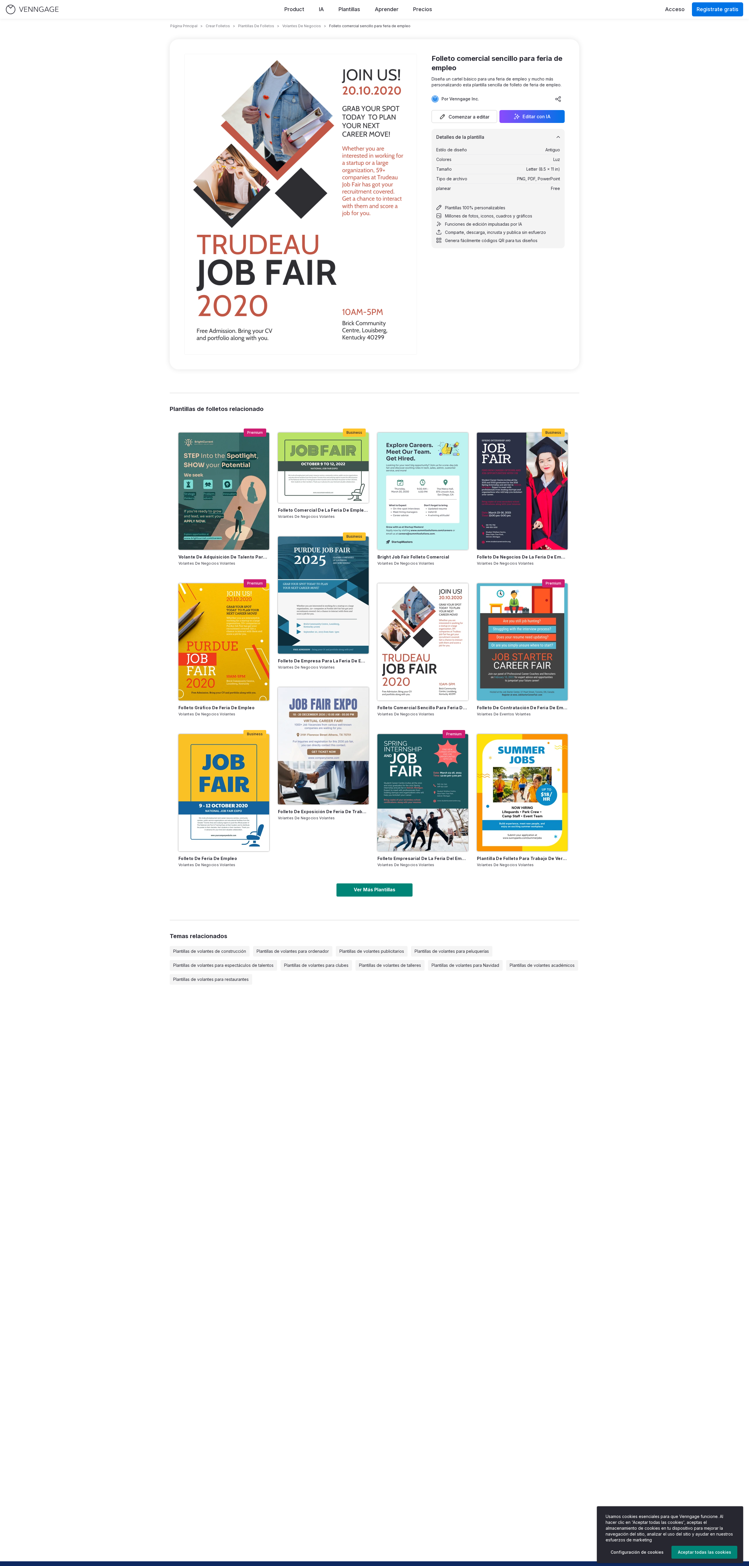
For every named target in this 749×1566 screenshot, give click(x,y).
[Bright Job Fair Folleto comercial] (422, 491)
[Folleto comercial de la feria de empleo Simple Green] (323, 468)
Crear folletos (218, 26)
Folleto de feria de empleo (207, 858)
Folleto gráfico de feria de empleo (216, 707)
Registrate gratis (717, 9)
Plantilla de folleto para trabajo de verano (522, 858)
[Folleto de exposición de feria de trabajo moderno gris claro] (323, 745)
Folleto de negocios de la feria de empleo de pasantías (522, 556)
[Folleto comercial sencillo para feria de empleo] (422, 641)
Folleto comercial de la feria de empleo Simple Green (323, 510)
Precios (422, 9)
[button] (464, 116)
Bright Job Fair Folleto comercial (413, 556)
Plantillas (349, 9)
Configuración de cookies (637, 1552)
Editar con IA (537, 116)
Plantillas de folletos (256, 26)
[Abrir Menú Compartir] (558, 98)
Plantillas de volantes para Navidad (465, 965)
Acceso (675, 9)
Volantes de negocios (301, 26)
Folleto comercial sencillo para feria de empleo (422, 707)
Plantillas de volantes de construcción (209, 951)
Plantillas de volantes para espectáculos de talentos (223, 965)
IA (321, 9)
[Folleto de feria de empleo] (223, 792)
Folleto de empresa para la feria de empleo (323, 660)
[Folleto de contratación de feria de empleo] (522, 641)
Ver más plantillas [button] (374, 889)
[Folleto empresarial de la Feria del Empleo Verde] (422, 792)
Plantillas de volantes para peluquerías (452, 951)
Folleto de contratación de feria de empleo (522, 707)
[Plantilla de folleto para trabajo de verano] (522, 792)
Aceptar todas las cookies (704, 1552)
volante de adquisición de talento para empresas (223, 556)
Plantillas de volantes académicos (542, 965)
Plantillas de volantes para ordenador (293, 951)
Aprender (386, 9)
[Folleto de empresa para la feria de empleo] (323, 595)
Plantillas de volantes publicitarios (371, 951)
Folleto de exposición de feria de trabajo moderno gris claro (323, 811)
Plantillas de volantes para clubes (316, 965)
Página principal (183, 26)
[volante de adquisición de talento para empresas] (223, 491)
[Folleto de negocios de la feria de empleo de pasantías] (522, 491)
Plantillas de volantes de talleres (390, 965)
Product (294, 9)
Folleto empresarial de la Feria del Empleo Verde (422, 858)
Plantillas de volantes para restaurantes (211, 979)
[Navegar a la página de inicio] (32, 9)
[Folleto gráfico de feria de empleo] (223, 641)
